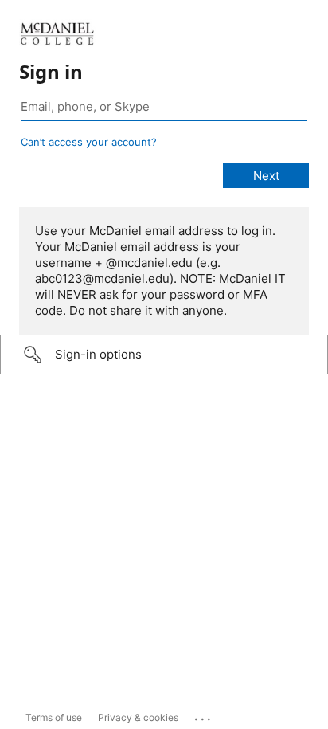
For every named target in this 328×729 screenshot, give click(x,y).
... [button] (203, 715)
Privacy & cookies (138, 717)
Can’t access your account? (89, 141)
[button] (164, 354)
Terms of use (53, 717)
